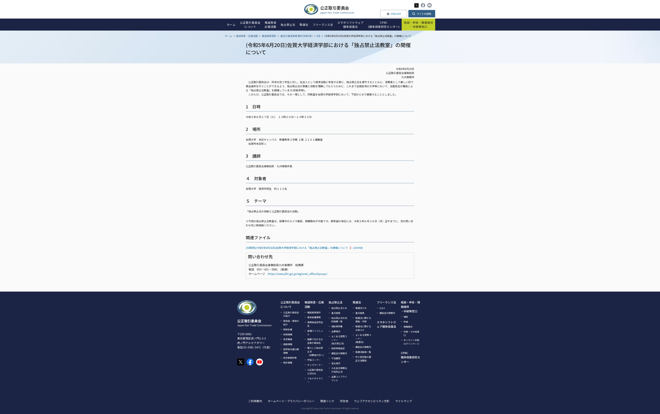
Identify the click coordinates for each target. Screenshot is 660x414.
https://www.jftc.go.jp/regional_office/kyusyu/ (297, 274)
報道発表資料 (269, 36)
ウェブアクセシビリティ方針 (371, 401)
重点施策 (335, 313)
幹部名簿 (287, 329)
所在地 (344, 401)
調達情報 (287, 344)
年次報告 (287, 339)
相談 (406, 316)
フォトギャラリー (315, 380)
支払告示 (335, 363)
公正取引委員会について (290, 304)
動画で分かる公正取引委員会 (315, 341)
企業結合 (335, 331)
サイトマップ (403, 401)
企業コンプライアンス (339, 378)
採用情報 (287, 334)
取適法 (357, 302)
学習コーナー (314, 359)
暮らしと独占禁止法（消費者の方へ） (315, 351)
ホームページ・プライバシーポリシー (291, 401)
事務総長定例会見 (315, 324)
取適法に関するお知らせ (363, 328)
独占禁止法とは (339, 308)
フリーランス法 (386, 302)
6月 (318, 36)
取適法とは (361, 308)
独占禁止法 (335, 302)
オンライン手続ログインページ (411, 341)
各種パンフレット (315, 332)
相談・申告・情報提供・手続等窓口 (410, 306)
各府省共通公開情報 (291, 351)
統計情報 (287, 362)
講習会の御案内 (339, 353)
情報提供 (408, 326)
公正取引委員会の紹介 (291, 314)
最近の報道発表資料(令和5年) (296, 36)
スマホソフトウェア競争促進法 (386, 324)
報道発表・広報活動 (247, 36)
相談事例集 (337, 326)
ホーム (228, 36)
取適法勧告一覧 (363, 352)
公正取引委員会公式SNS (315, 371)
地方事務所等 (290, 357)
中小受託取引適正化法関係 (363, 358)
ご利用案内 (255, 401)
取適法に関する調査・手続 (363, 319)
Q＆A (382, 308)
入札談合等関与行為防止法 (339, 369)
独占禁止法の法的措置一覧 (339, 319)
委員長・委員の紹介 (291, 322)
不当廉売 (335, 358)
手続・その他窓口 (411, 333)
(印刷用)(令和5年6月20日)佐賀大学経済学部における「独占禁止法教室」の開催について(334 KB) (304, 247)
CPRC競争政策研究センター (410, 357)
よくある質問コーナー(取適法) (363, 338)
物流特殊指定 (338, 348)
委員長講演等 (314, 317)
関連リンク (327, 401)
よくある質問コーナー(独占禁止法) (339, 340)
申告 (406, 321)
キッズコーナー (315, 364)
